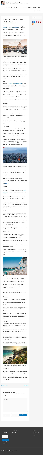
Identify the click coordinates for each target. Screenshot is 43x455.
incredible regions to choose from (15, 83)
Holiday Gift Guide (36, 7)
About (34, 10)
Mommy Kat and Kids (13, 2)
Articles (7, 7)
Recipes (17, 7)
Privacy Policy (36, 432)
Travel (12, 7)
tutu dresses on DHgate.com (15, 432)
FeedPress (5, 443)
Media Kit (39, 10)
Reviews (29, 7)
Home (34, 430)
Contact (34, 435)
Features (23, 7)
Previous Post (4, 385)
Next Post (26, 385)
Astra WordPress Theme (10, 451)
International (13, 22)
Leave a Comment (6, 22)
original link (6, 183)
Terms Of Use (35, 433)
